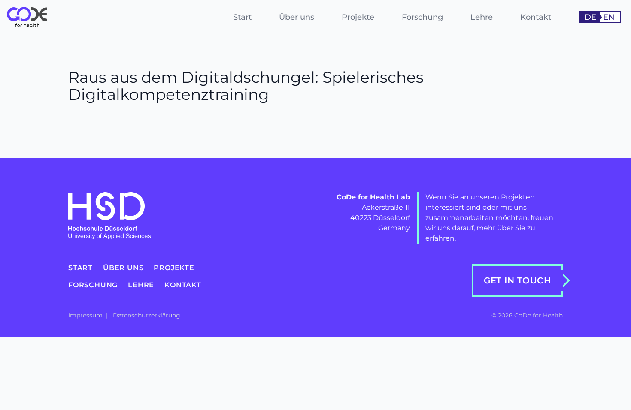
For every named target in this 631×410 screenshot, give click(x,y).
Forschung (422, 17)
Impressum (86, 315)
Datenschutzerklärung (146, 315)
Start (242, 17)
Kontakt (535, 17)
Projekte (358, 17)
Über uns (296, 17)
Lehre (481, 17)
